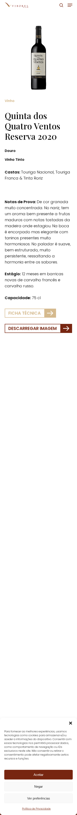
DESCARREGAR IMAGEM (32, 328)
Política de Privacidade (36, 808)
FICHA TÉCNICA (24, 313)
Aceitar (38, 774)
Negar (38, 786)
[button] (70, 723)
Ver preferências (38, 798)
